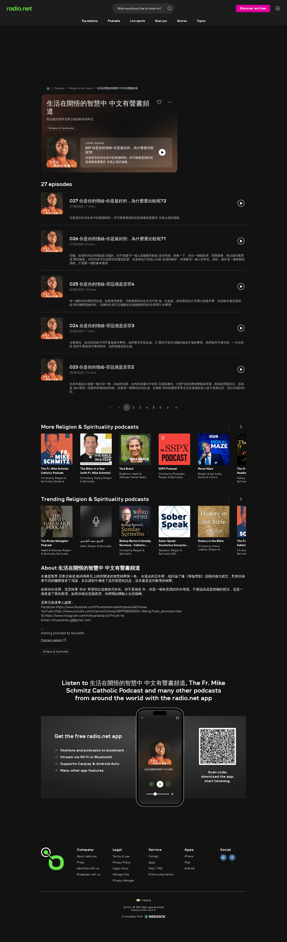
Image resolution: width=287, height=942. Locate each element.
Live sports (137, 21)
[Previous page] (119, 407)
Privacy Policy (121, 862)
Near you (161, 21)
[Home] (48, 88)
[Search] (169, 8)
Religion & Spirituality (61, 128)
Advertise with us (88, 868)
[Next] (241, 425)
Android (189, 868)
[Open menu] (277, 8)
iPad (187, 862)
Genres (182, 21)
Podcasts (114, 21)
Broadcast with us (88, 874)
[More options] (169, 102)
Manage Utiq (121, 874)
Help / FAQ (155, 868)
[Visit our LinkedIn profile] (223, 857)
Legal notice (120, 868)
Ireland (146, 900)
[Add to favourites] (159, 102)
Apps (152, 862)
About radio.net (87, 856)
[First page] (110, 407)
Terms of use (121, 856)
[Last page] (176, 407)
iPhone (188, 856)
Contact (154, 856)
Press (80, 862)
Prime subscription (161, 874)
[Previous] (229, 425)
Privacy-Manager (123, 880)
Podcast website (51, 640)
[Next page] (168, 407)
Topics (201, 21)
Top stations (90, 21)
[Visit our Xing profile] (232, 857)
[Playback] (162, 152)
